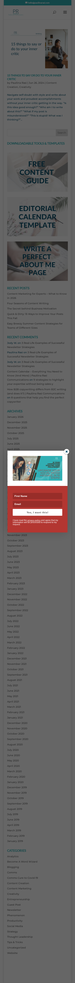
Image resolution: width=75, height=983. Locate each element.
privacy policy (33, 520)
